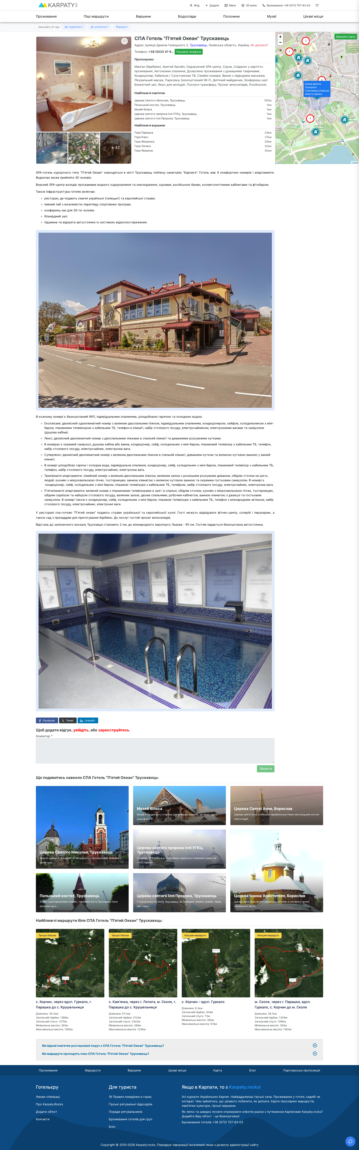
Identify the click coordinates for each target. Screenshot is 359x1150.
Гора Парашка (143, 132)
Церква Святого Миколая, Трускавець (159, 100)
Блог (252, 1070)
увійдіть (81, 730)
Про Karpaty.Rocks (49, 1104)
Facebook (48, 720)
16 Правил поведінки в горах (130, 1097)
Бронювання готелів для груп (130, 1119)
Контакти (43, 1119)
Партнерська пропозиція (301, 1070)
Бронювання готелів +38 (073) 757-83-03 (212, 1122)
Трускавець (198, 45)
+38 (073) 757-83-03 (288, 5)
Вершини (143, 16)
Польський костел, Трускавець (155, 104)
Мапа (232, 5)
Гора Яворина (143, 150)
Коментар (44, 736)
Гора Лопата (142, 146)
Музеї (271, 16)
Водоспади (187, 16)
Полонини (231, 16)
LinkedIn (89, 720)
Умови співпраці (48, 1097)
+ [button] (280, 36)
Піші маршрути (96, 16)
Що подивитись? (74, 26)
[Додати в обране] (124, 41)
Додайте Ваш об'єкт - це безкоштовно (210, 1116)
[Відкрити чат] (350, 1141)
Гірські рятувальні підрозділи (130, 1104)
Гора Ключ (141, 137)
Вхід (196, 5)
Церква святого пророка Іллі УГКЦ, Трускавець (165, 113)
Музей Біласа (143, 109)
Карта (217, 1070)
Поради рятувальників (125, 1112)
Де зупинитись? (99, 26)
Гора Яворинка (144, 141)
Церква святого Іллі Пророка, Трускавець (162, 118)
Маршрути (122, 26)
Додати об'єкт (46, 1112)
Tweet (69, 720)
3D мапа (251, 5)
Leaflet (355, 162)
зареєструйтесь (113, 730)
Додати (214, 5)
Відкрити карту (345, 36)
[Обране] (317, 6)
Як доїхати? (259, 45)
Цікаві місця (313, 16)
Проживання (46, 16)
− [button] (280, 42)
